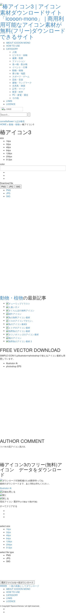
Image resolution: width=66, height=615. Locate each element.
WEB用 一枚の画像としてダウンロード (19, 585)
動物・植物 (14, 124)
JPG (11, 186)
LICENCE (10, 104)
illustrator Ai (5, 488)
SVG (18, 186)
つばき (17, 121)
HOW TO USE (13, 45)
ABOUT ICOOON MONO (18, 42)
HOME (3, 124)
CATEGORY (12, 48)
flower (11, 121)
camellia (4, 121)
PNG (3, 186)
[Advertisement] (12, 245)
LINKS (9, 100)
